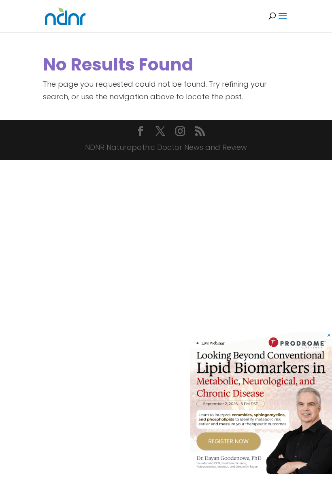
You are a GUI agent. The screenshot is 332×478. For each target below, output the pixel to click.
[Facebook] (140, 132)
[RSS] (200, 132)
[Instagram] (180, 132)
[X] (160, 132)
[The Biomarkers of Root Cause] (261, 471)
